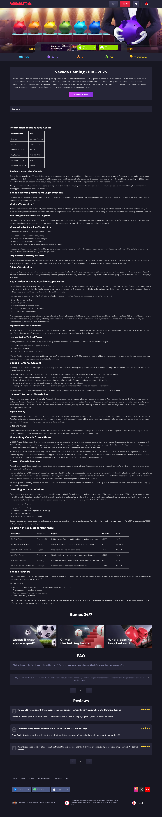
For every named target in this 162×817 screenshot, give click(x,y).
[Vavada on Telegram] (136, 4)
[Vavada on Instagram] (136, 789)
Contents (58, 778)
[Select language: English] (148, 4)
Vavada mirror (81, 94)
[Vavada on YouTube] (147, 789)
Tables (31, 778)
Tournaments (44, 778)
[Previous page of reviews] (73, 761)
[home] (21, 3)
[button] (159, 30)
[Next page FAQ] (89, 690)
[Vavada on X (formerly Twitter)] (141, 789)
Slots (15, 778)
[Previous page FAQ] (73, 690)
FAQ (68, 778)
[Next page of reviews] (89, 761)
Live (23, 778)
